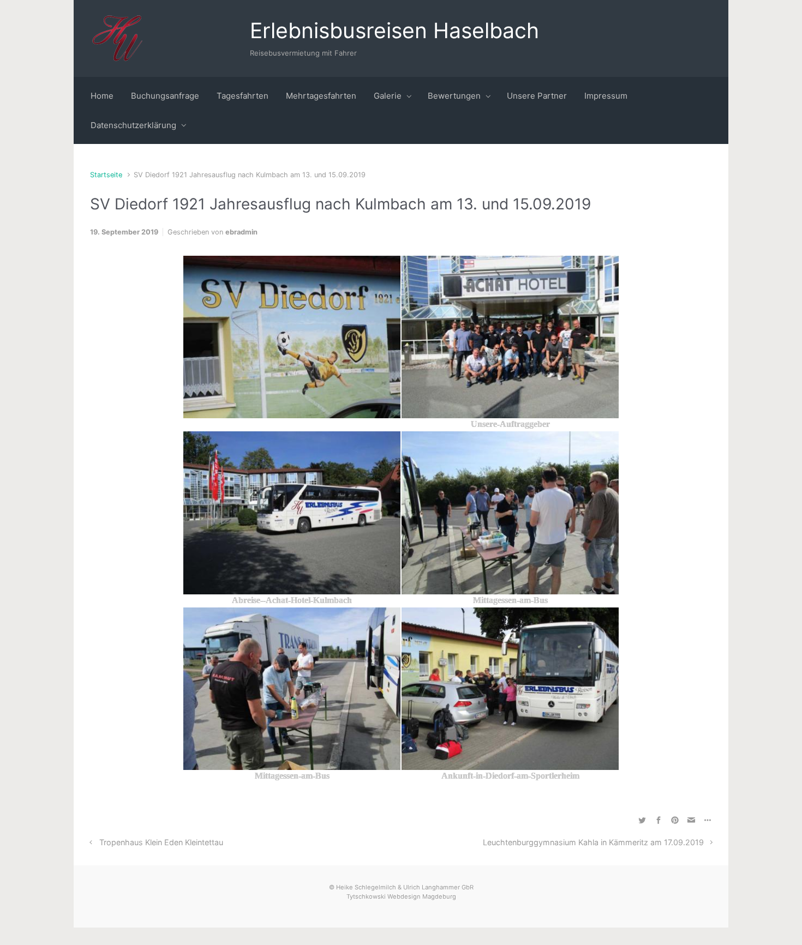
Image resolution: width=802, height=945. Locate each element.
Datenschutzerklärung (133, 125)
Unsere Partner (537, 96)
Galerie (388, 96)
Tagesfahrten (242, 96)
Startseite (106, 175)
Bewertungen (454, 96)
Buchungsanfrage (165, 96)
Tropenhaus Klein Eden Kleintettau (161, 842)
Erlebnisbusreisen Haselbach (394, 30)
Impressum (605, 96)
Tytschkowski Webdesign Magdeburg (401, 896)
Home (102, 96)
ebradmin (241, 232)
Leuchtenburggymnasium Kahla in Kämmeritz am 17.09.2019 (593, 842)
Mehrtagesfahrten (321, 96)
